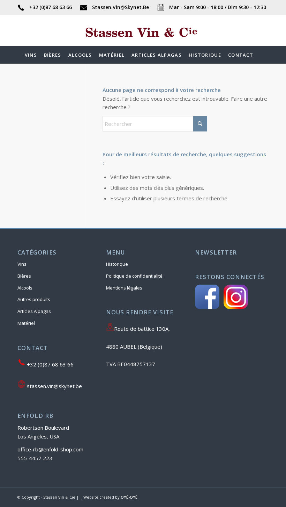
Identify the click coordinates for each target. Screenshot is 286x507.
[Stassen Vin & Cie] (143, 41)
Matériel (26, 323)
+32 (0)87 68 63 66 (50, 7)
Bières (24, 276)
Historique (117, 264)
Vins (22, 264)
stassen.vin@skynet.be (53, 386)
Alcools (24, 288)
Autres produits (33, 299)
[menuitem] (30, 55)
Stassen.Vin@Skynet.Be (120, 7)
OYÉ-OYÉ (129, 497)
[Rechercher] (261, 55)
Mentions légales (124, 288)
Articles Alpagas (34, 311)
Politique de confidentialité (134, 276)
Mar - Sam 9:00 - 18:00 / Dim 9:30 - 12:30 (217, 7)
